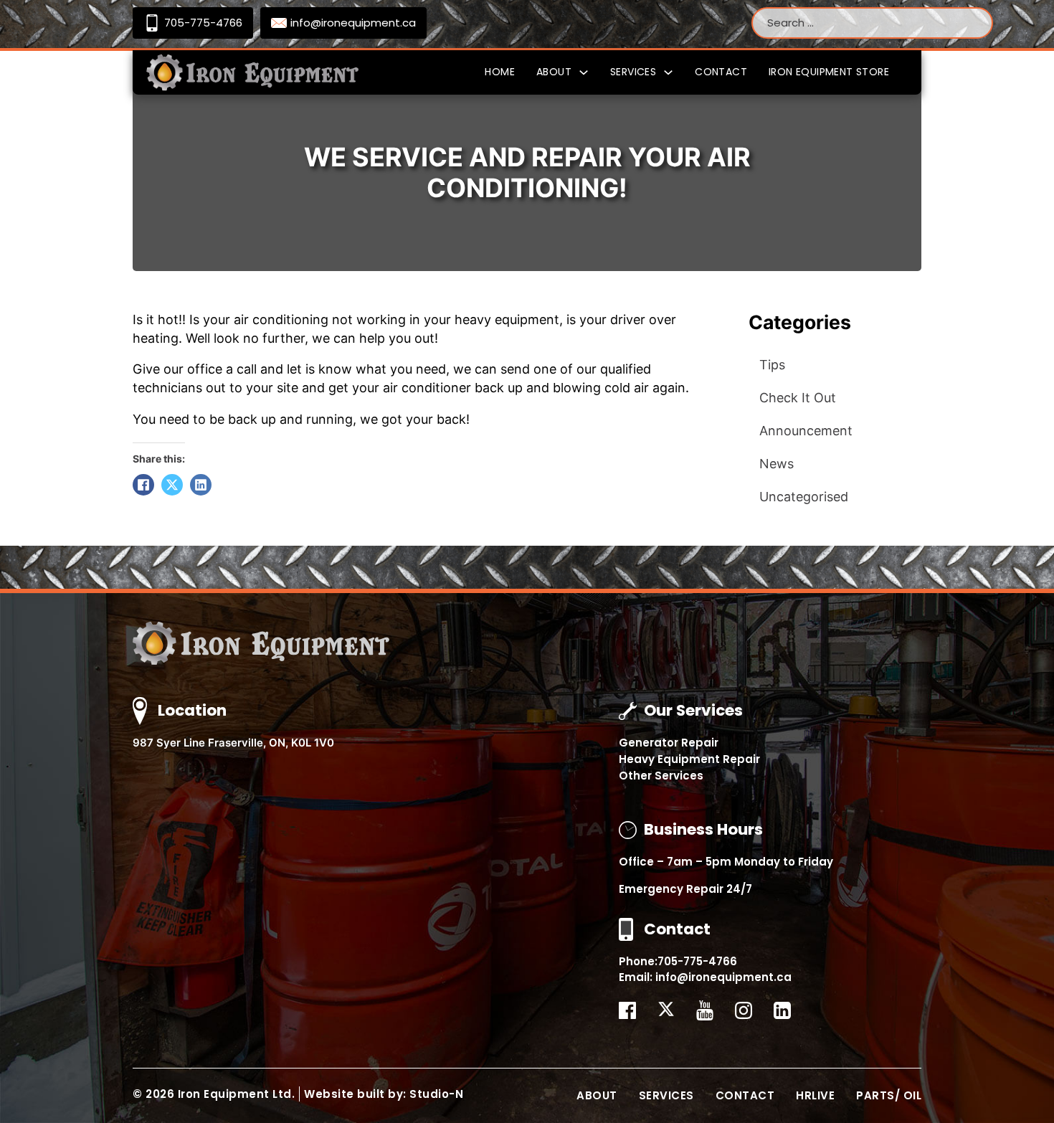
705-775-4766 (697, 961)
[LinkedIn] (201, 485)
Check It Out (797, 397)
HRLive (815, 1095)
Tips (772, 364)
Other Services (661, 775)
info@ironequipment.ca (723, 977)
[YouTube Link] (704, 1016)
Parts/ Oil (888, 1095)
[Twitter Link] (666, 1013)
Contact (721, 72)
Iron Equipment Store (829, 72)
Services (633, 72)
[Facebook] (143, 485)
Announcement (806, 430)
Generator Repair (668, 742)
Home (500, 72)
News (776, 463)
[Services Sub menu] (668, 72)
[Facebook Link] (627, 1016)
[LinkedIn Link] (782, 1016)
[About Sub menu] (584, 72)
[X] (172, 485)
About (553, 72)
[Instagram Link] (743, 1016)
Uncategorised (803, 496)
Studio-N (436, 1093)
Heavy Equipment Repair (689, 759)
